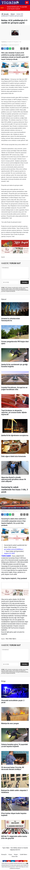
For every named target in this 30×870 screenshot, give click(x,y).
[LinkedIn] (7, 48)
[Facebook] (2, 48)
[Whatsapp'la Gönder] (10, 48)
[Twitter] (5, 48)
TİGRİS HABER (6, 556)
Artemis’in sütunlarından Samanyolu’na (18, 8)
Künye (10, 854)
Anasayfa (6, 14)
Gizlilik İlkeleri (23, 854)
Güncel (13, 14)
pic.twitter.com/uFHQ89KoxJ (13, 549)
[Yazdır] (13, 48)
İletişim (16, 854)
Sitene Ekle (15, 856)
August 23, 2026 (9, 553)
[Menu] (26, 2)
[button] (21, 48)
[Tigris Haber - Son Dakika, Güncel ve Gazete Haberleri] (10, 2)
